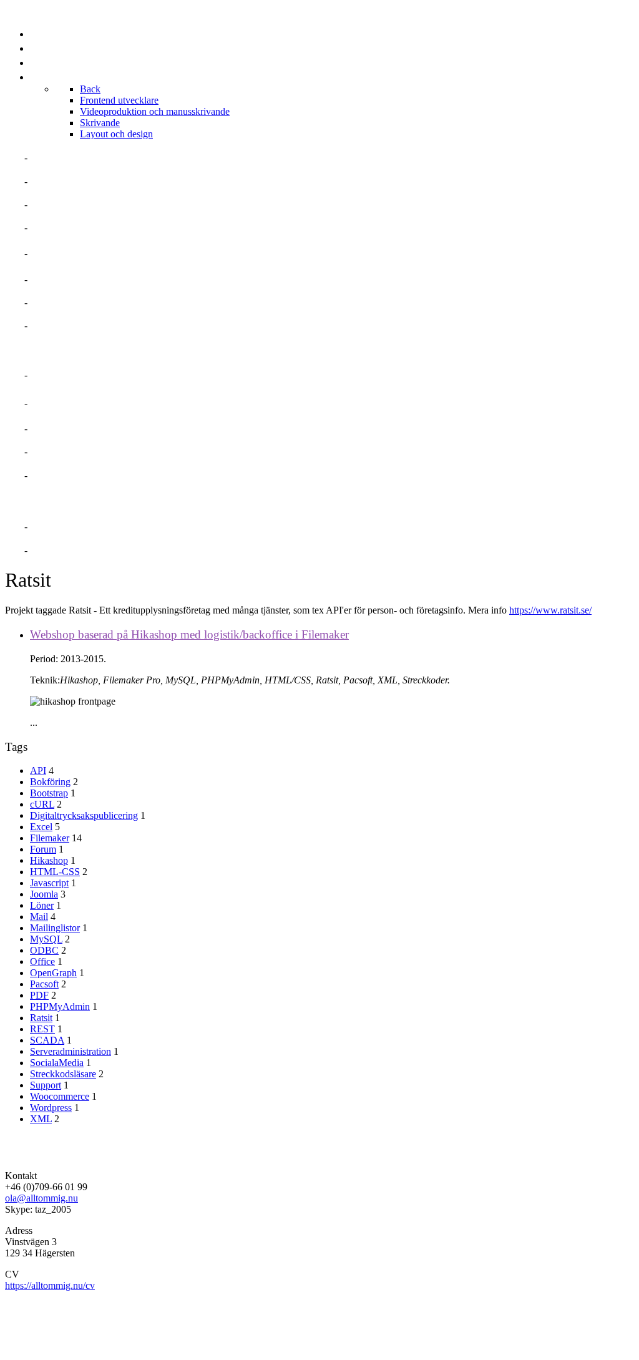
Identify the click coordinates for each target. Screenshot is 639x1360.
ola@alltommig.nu (41, 1198)
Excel (41, 826)
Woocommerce (59, 1096)
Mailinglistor (55, 927)
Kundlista (59, 325)
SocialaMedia (57, 1062)
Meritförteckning (81, 181)
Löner (42, 905)
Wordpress (51, 1107)
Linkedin (54, 526)
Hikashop (49, 860)
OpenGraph (53, 972)
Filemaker (49, 838)
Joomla (44, 894)
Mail (39, 916)
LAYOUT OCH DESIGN (83, 475)
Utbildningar (68, 302)
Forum (43, 849)
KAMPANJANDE (68, 451)
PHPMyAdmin (60, 1006)
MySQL (46, 939)
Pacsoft (44, 984)
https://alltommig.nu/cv (50, 1285)
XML (41, 1118)
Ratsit (41, 1017)
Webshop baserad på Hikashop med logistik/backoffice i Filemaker (189, 634)
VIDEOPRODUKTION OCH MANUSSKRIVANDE (140, 403)
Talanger (57, 204)
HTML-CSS (55, 871)
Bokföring (50, 781)
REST (42, 1029)
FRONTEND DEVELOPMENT (96, 374)
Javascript (49, 883)
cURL (42, 804)
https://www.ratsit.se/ (550, 610)
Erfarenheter (69, 227)
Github (49, 550)
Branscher (61, 279)
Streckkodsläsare (63, 1074)
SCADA (47, 1040)
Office (42, 961)
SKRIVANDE (59, 428)
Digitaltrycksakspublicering (84, 815)
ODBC (44, 950)
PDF (39, 995)
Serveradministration (70, 1051)
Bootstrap (49, 793)
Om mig (49, 157)
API (38, 770)
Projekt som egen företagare (114, 253)
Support (45, 1085)
